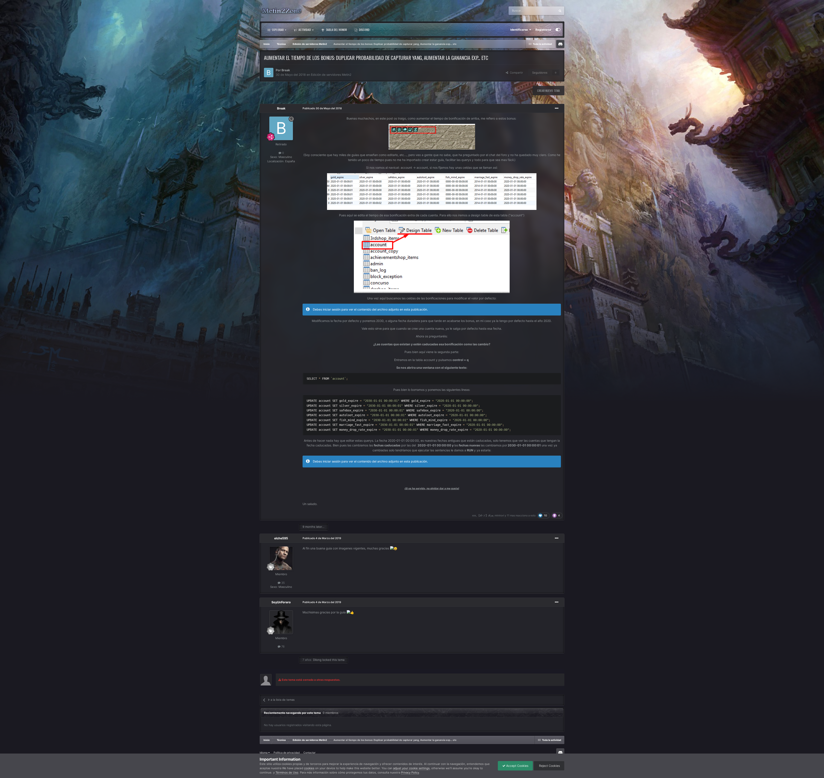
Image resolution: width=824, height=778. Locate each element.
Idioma (264, 752)
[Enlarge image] (432, 136)
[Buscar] (560, 10)
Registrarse (543, 29)
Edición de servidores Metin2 (331, 74)
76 (282, 646)
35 (282, 582)
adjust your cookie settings (411, 768)
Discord (364, 29)
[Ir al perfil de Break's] (268, 72)
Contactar (309, 752)
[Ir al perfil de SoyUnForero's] (281, 622)
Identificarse (519, 29)
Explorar (277, 29)
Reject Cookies (549, 765)
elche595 (281, 538)
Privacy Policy (410, 772)
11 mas (511, 515)
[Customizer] (558, 29)
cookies (309, 768)
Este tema (544, 10)
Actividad (304, 29)
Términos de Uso (287, 772)
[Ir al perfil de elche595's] (281, 558)
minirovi (499, 515)
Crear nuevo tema (548, 90)
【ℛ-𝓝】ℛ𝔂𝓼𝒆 (485, 515)
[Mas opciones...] (556, 108)
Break (286, 70)
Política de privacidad (287, 752)
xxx (474, 515)
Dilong (317, 659)
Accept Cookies (516, 765)
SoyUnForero (281, 602)
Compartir (515, 72)
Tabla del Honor (336, 29)
